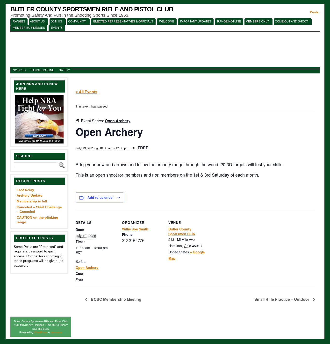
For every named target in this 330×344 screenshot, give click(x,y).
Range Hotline (42, 70)
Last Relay (25, 190)
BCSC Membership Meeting (115, 299)
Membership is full (32, 201)
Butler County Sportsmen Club (181, 231)
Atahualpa (56, 332)
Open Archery (87, 267)
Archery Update (29, 195)
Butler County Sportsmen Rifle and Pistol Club (91, 9)
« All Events (86, 91)
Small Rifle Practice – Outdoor (282, 299)
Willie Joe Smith (135, 229)
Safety (64, 70)
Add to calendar (100, 197)
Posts (314, 12)
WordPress (40, 332)
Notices (19, 70)
